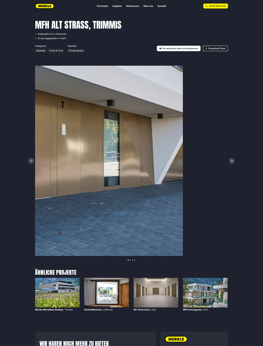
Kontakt (162, 6)
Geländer (41, 50)
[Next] (232, 161)
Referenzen (132, 6)
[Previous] (31, 161)
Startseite (102, 6)
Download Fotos (216, 48)
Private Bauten (76, 50)
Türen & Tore (56, 50)
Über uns (148, 6)
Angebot (117, 6)
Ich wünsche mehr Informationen (180, 48)
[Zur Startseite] (66, 6)
